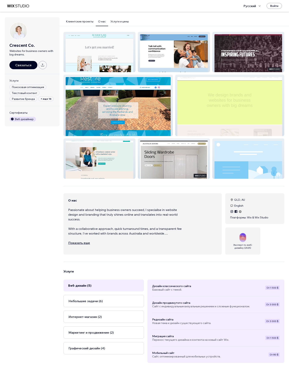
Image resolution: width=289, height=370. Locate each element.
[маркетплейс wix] (18, 6)
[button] (99, 52)
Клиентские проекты (79, 21)
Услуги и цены (119, 21)
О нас (102, 21)
